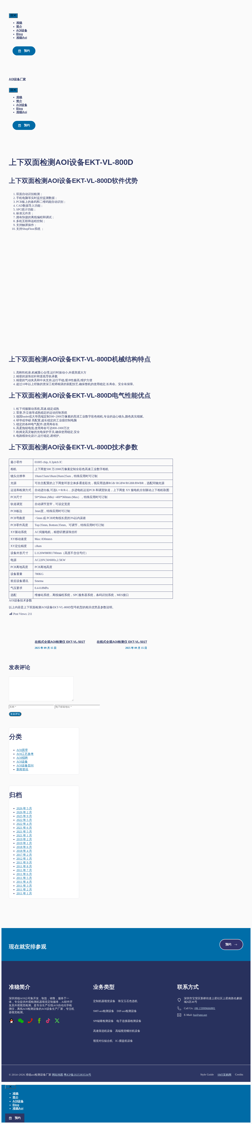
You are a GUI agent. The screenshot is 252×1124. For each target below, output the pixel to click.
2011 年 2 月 (24, 889)
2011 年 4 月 (24, 881)
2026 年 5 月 (24, 808)
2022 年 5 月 (24, 820)
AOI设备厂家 (17, 79)
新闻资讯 (22, 769)
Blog (19, 34)
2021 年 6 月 (24, 827)
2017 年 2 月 (24, 854)
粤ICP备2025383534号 (77, 1074)
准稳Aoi (21, 37)
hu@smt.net (200, 1014)
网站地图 (57, 1074)
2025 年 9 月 (24, 816)
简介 (19, 26)
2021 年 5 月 (24, 831)
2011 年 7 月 (24, 870)
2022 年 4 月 (24, 823)
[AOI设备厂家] (16, 11)
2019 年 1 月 (24, 843)
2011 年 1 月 (24, 893)
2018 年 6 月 (24, 847)
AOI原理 (22, 750)
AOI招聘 (22, 757)
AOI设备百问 (25, 765)
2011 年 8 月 (24, 866)
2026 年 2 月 (24, 812)
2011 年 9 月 (24, 862)
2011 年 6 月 (24, 874)
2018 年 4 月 (24, 850)
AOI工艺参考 (25, 753)
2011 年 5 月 (24, 877)
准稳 (19, 22)
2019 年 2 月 (24, 839)
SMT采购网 (224, 1074)
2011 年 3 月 (24, 885)
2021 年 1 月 (24, 835)
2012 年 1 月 (24, 858)
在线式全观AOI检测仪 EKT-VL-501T (60, 642)
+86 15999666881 (204, 1008)
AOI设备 (21, 30)
